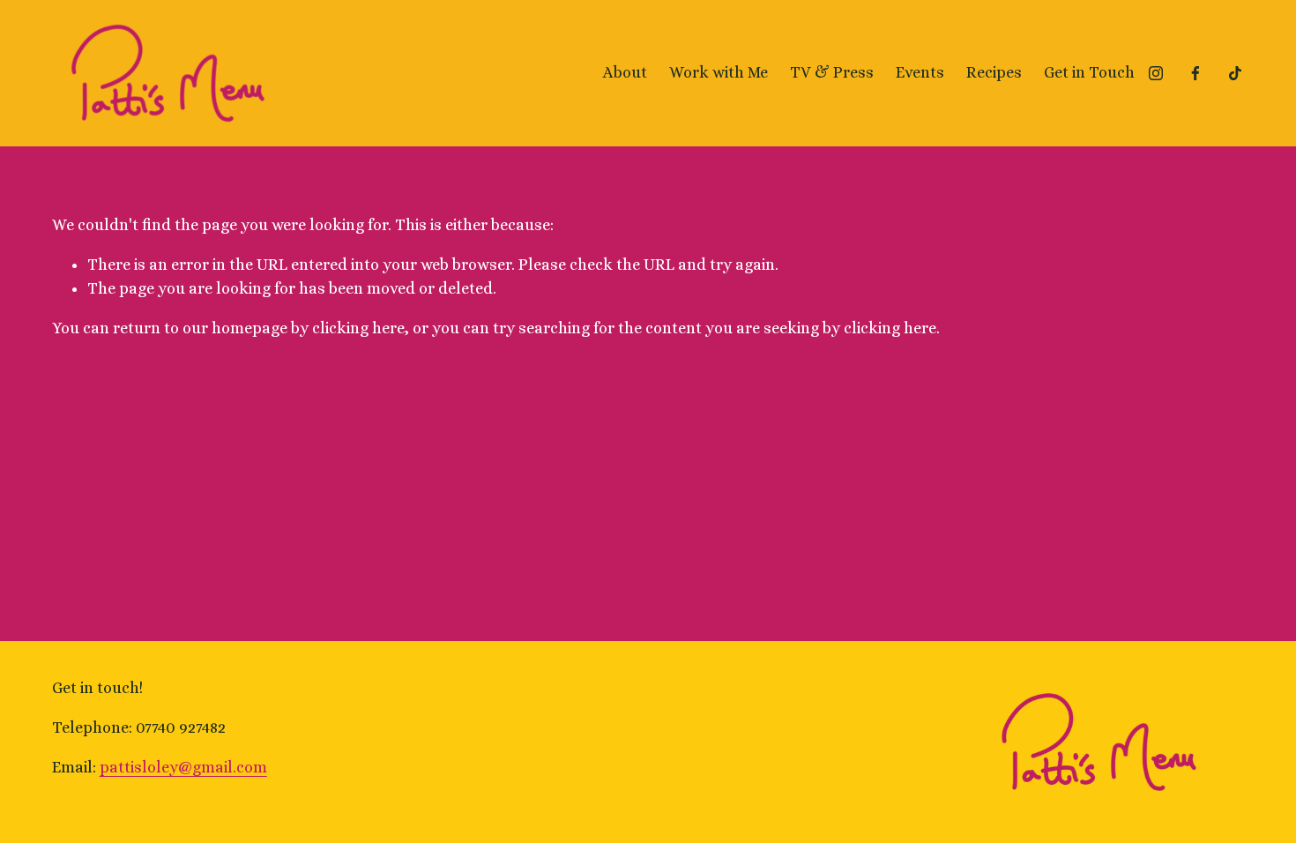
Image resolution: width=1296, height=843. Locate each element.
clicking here (358, 328)
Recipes (994, 72)
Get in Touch (1089, 72)
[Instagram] (1156, 73)
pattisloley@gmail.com (183, 767)
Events (920, 72)
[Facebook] (1195, 73)
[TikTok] (1235, 73)
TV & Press (832, 72)
